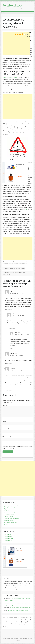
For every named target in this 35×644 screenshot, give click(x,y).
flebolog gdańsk (9, 261)
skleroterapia (23, 263)
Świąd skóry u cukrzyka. (10, 512)
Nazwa (5, 421)
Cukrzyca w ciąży (8, 540)
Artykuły (6, 524)
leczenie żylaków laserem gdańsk (11, 263)
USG (26, 209)
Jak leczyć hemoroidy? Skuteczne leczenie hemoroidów (14, 273)
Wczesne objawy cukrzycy (10, 522)
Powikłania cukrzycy (9, 510)
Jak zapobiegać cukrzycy (10, 507)
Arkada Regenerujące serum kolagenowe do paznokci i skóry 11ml (21, 548)
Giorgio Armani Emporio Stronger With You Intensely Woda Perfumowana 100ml (21, 175)
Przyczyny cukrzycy (9, 520)
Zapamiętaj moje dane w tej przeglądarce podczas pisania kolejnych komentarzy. (17, 447)
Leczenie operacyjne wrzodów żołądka (14, 268)
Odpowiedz (9, 309)
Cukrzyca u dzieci (8, 538)
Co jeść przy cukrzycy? (9, 514)
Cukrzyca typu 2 (8, 536)
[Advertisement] (16, 43)
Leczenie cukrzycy (8, 516)
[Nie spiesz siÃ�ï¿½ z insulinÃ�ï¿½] (17, 137)
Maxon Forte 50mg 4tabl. (21, 559)
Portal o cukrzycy (12, 5)
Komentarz (6, 405)
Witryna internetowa (8, 436)
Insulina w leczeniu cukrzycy (11, 505)
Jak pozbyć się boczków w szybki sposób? (20, 607)
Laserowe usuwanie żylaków (10, 77)
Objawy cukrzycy (8, 508)
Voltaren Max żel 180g (21, 164)
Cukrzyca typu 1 (8, 534)
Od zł (19, 166)
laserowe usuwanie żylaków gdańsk (22, 261)
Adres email (6, 429)
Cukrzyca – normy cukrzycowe (11, 518)
